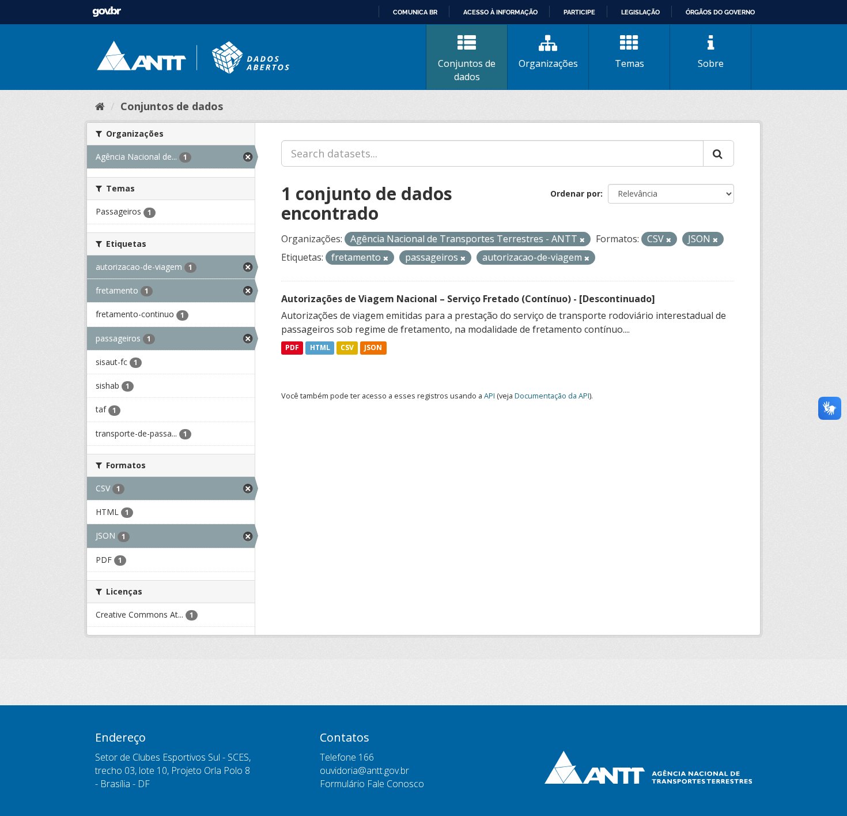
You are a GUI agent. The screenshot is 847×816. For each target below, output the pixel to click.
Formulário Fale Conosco (372, 783)
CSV (347, 348)
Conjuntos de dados (467, 70)
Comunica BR (415, 12)
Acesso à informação (500, 12)
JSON (373, 348)
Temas (629, 63)
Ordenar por (575, 193)
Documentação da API (552, 395)
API (489, 395)
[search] (718, 153)
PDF (292, 348)
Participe (579, 12)
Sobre (711, 63)
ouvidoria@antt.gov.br (364, 770)
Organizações (548, 63)
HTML (320, 348)
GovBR (106, 11)
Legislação (640, 12)
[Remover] (582, 239)
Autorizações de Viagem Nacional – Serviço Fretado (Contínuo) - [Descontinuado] (468, 298)
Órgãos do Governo (720, 12)
